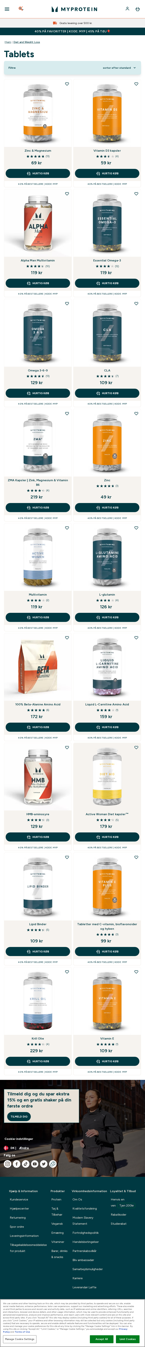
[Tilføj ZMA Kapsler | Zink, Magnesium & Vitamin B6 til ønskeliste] (67, 413)
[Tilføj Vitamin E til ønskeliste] (136, 972)
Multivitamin (38, 594)
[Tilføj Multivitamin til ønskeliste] (67, 528)
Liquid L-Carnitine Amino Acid (107, 704)
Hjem (8, 42)
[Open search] (21, 9)
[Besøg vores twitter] (44, 1164)
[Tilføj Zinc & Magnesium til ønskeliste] (67, 84)
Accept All (102, 1339)
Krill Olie (38, 1038)
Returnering (18, 1217)
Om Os (77, 1199)
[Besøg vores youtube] (35, 1164)
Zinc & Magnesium (38, 150)
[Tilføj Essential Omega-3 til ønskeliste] (136, 193)
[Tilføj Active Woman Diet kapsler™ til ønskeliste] (136, 747)
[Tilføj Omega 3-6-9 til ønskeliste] (67, 303)
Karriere (77, 1278)
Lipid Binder (37, 924)
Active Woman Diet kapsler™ (107, 814)
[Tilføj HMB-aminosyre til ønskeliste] (67, 747)
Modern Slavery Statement (82, 1220)
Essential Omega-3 (107, 260)
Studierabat (118, 1223)
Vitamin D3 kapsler (107, 150)
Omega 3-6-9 (38, 370)
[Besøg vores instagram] (7, 1164)
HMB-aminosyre (37, 814)
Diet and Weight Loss (26, 42)
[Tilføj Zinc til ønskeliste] (136, 413)
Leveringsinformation (24, 1235)
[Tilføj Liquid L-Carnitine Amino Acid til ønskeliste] (136, 637)
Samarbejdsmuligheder (87, 1269)
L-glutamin (107, 594)
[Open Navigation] (7, 9)
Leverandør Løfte (84, 1287)
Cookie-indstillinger (19, 1138)
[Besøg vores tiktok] (25, 1164)
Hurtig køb (40, 173)
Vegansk (57, 1223)
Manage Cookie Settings (19, 1339)
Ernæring (57, 1232)
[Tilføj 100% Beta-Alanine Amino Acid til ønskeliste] (67, 637)
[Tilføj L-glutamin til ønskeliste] (136, 528)
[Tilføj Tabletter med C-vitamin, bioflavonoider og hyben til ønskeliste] (136, 857)
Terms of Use (22, 1332)
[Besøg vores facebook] (16, 1164)
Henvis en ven (122, 1202)
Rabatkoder (118, 1214)
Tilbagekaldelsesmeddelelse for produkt (28, 1248)
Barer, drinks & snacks (59, 1254)
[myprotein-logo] (74, 9)
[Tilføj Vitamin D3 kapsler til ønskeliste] (136, 84)
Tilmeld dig (19, 1116)
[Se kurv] (137, 9)
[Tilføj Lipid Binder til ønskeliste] (67, 857)
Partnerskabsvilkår (84, 1251)
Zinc (107, 480)
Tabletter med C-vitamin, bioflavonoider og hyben (107, 926)
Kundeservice (19, 1199)
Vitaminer (57, 1241)
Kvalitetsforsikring (84, 1208)
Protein (56, 1199)
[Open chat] (53, 1164)
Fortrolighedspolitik (85, 1232)
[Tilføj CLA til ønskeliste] (136, 303)
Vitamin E (107, 1038)
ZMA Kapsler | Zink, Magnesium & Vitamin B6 (38, 482)
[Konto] (127, 9)
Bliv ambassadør (83, 1260)
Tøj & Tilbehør (56, 1211)
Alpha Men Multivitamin (38, 260)
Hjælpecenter (19, 1208)
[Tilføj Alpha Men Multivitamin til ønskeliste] (67, 193)
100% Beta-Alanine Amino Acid (38, 704)
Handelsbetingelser (85, 1241)
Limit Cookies (128, 1339)
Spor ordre (17, 1226)
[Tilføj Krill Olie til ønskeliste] (67, 972)
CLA (107, 370)
